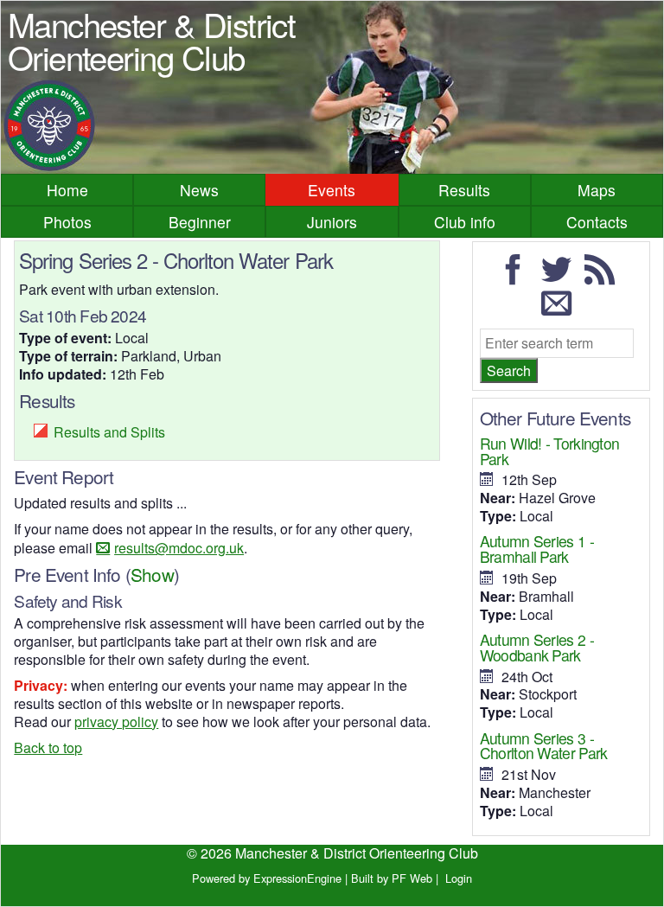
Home (67, 190)
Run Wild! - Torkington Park (550, 450)
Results (464, 190)
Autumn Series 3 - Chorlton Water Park (544, 745)
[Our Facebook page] (518, 277)
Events (331, 190)
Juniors (332, 222)
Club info (464, 222)
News (199, 190)
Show (152, 574)
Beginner (200, 222)
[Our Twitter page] (561, 277)
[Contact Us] (561, 310)
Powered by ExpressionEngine (267, 878)
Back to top (48, 747)
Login (458, 878)
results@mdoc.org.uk (179, 548)
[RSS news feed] (604, 277)
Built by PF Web (391, 878)
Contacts (597, 222)
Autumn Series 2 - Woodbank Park (537, 647)
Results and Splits (109, 432)
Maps (597, 190)
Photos (67, 222)
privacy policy (116, 721)
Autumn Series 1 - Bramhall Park (537, 548)
